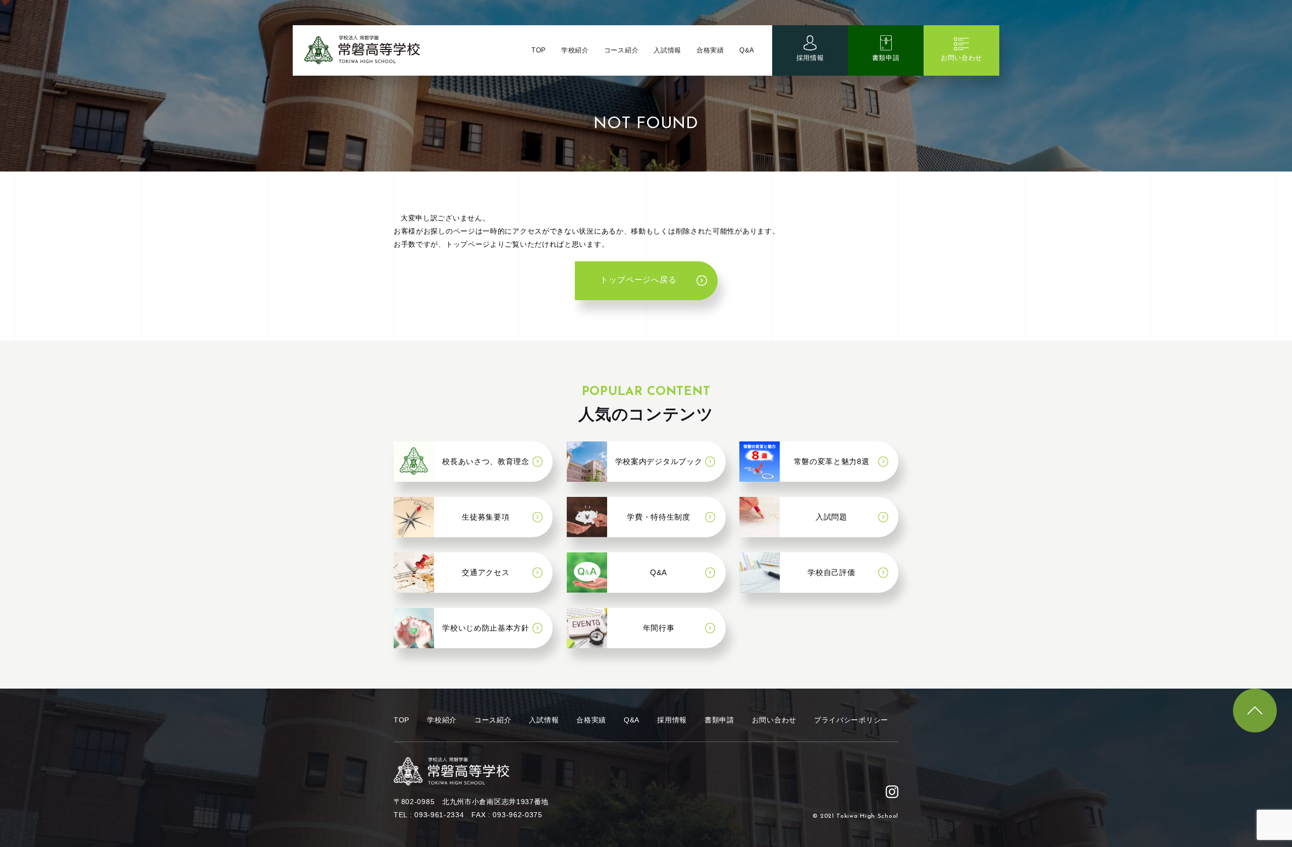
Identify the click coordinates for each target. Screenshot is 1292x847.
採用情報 (810, 58)
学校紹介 (575, 50)
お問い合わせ (961, 58)
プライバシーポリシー (851, 720)
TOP (538, 50)
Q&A (747, 50)
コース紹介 (621, 50)
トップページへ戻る (638, 280)
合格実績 (710, 50)
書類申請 (886, 58)
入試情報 (667, 50)
